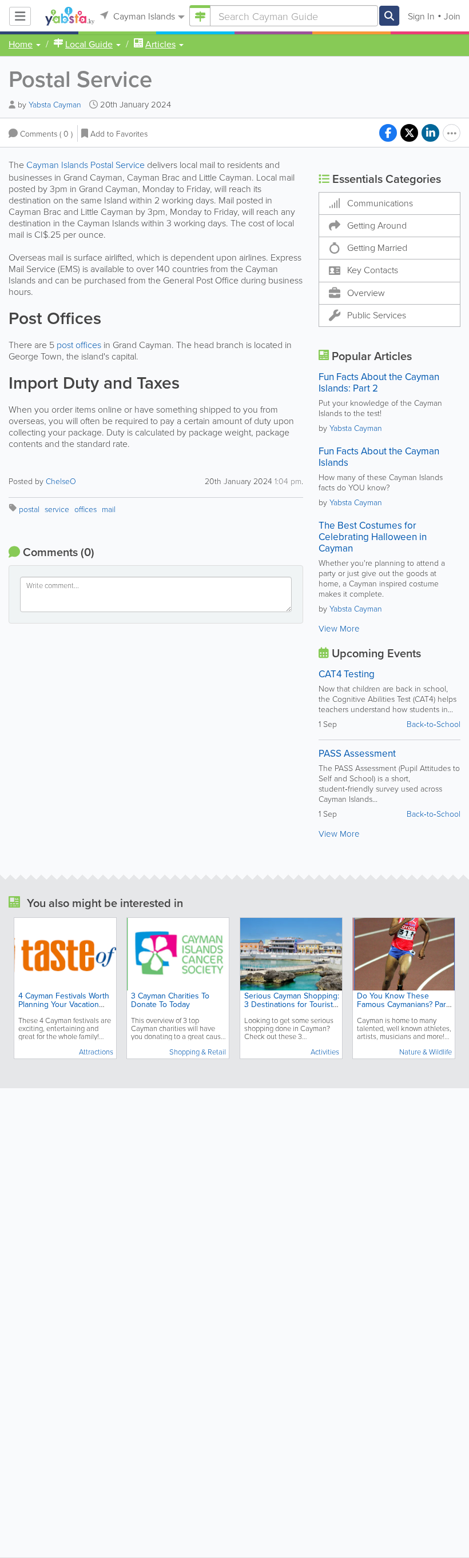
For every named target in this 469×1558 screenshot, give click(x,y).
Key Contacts (372, 269)
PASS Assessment (357, 753)
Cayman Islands (143, 16)
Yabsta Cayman (55, 104)
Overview (366, 292)
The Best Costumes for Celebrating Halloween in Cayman (373, 536)
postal (29, 509)
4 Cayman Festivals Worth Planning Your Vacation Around (63, 1004)
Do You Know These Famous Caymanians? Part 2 (402, 1004)
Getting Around (377, 225)
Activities (325, 1052)
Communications (380, 203)
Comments (46, 133)
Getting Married (377, 247)
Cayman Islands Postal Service (85, 164)
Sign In (421, 16)
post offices (79, 344)
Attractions (96, 1052)
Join (452, 16)
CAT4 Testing (347, 674)
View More (339, 628)
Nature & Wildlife (425, 1052)
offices (85, 509)
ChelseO (61, 481)
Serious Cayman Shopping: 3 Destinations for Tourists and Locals (291, 1004)
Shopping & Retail (197, 1052)
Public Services (376, 315)
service (57, 509)
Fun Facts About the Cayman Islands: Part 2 (379, 382)
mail (109, 509)
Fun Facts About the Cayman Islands (379, 456)
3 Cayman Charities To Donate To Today (170, 1000)
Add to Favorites (119, 133)
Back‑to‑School (433, 723)
